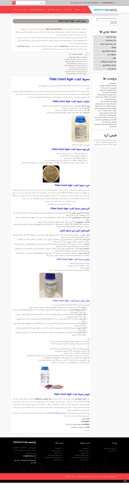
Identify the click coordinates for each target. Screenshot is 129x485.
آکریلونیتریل (85, 448)
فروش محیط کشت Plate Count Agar (76, 74)
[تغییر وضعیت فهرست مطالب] (85, 54)
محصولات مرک (111, 54)
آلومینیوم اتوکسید (108, 99)
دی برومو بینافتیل (103, 108)
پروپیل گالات (114, 122)
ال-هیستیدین (114, 106)
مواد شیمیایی (64, 46)
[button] (125, 481)
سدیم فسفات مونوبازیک (108, 110)
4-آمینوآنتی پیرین (105, 92)
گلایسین (111, 126)
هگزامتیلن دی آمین (113, 120)
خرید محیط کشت (111, 40)
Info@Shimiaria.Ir (107, 3)
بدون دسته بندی (111, 37)
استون (101, 101)
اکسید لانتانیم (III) (99, 106)
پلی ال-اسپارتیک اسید (106, 122)
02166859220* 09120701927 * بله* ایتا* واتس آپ (85, 3)
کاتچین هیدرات (97, 124)
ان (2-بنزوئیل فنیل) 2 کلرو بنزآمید (79, 458)
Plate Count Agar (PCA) (53, 29)
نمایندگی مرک (68, 9)
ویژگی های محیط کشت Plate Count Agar (75, 71)
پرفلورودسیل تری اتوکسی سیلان (101, 120)
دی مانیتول (97, 108)
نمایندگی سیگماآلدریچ (54, 9)
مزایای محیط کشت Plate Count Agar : (76, 70)
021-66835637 (85, 424)
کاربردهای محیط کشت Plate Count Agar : (75, 66)
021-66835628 (85, 421)
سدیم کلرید (100, 110)
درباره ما (24, 9)
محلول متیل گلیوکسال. (112, 115)
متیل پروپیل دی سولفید (104, 113)
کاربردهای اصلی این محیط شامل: (77, 68)
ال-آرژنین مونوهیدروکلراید (111, 104)
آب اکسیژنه (114, 99)
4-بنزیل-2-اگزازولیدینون (112, 95)
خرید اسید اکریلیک (83, 451)
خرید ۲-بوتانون (84, 453)
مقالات (114, 58)
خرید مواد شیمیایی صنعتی (108, 44)
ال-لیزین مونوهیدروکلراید (100, 104)
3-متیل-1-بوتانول (103, 90)
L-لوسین (101, 97)
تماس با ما (16, 9)
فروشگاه (77, 9)
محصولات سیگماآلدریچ (109, 51)
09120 (88, 427)
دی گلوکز (115, 110)
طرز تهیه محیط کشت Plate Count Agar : (75, 62)
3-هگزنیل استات (113, 92)
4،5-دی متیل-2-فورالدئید (102, 95)
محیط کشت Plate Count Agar (78, 57)
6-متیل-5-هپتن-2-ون (112, 97)
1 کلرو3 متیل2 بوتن (113, 83)
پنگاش (68, 476)
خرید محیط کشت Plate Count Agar (76, 64)
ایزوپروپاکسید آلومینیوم (112, 108)
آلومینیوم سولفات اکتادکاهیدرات (110, 101)
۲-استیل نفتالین (84, 460)
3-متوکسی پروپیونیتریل (112, 90)
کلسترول (115, 126)
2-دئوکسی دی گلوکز (105, 88)
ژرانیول (102, 124)
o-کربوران (97, 97)
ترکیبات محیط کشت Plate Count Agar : (76, 59)
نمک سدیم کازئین (106, 117)
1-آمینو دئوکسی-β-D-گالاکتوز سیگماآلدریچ (108, 85)
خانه (84, 9)
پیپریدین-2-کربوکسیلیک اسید (111, 124)
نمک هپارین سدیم (98, 117)
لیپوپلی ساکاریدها (113, 113)
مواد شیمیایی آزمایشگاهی (37, 9)
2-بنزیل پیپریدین (113, 88)
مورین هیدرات (114, 117)
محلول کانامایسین (103, 115)
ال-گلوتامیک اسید (106, 106)
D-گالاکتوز (106, 97)
